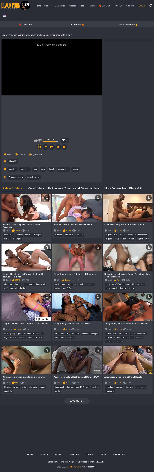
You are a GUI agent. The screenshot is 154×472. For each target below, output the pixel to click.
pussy (75, 169)
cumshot (12, 169)
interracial (69, 235)
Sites (81, 6)
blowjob (37, 235)
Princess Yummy (16, 177)
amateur (19, 235)
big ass (7, 239)
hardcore (117, 334)
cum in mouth (128, 239)
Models (72, 6)
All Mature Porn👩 (128, 24)
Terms (89, 454)
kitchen (31, 338)
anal (64, 284)
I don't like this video (40, 140)
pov (35, 169)
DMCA (103, 454)
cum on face (63, 169)
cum (43, 169)
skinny (131, 288)
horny (130, 235)
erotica (123, 235)
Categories (60, 6)
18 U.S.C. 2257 (119, 454)
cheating (8, 284)
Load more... (77, 401)
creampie (17, 239)
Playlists (91, 6)
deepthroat (29, 334)
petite (57, 284)
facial (51, 169)
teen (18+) (24, 169)
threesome (59, 338)
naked (58, 288)
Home (38, 6)
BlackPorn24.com (74, 467)
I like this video (36, 140)
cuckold (119, 387)
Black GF (13, 161)
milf (146, 239)
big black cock (141, 235)
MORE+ (118, 6)
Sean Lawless (33, 177)
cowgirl (117, 239)
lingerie (140, 239)
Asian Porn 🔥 (77, 24)
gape (20, 334)
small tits (79, 235)
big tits (109, 235)
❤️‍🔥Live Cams (105, 6)
